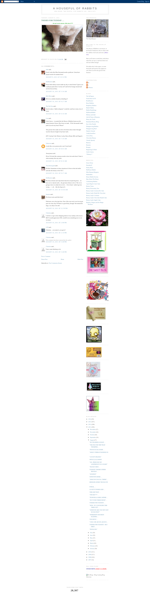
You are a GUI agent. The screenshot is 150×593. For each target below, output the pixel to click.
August (92, 440)
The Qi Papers (90, 96)
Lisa (47, 118)
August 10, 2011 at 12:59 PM (57, 208)
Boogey (88, 147)
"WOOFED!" (92, 474)
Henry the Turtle (90, 119)
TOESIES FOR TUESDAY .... (97, 503)
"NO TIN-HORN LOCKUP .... (97, 442)
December (93, 429)
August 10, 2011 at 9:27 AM (56, 173)
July (91, 532)
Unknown (48, 143)
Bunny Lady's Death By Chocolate (95, 193)
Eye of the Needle (91, 124)
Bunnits (88, 145)
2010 (90, 552)
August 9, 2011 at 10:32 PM (56, 77)
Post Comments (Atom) (55, 263)
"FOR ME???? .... (94, 495)
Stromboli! (89, 165)
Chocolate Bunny (91, 138)
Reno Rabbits (90, 103)
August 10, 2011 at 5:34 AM (56, 91)
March (92, 543)
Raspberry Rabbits (91, 105)
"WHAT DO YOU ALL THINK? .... (98, 479)
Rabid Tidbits (90, 108)
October (92, 434)
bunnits (48, 194)
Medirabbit (89, 174)
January (92, 548)
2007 (90, 560)
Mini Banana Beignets (92, 172)
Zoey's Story (89, 163)
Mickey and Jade (91, 115)
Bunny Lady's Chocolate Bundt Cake (96, 197)
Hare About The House (92, 179)
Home (62, 259)
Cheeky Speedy (90, 140)
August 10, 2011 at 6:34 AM (56, 114)
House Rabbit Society (92, 177)
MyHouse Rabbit (91, 170)
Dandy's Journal (90, 131)
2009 (90, 554)
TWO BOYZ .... (93, 519)
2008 (90, 557)
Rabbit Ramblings (91, 110)
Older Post (80, 259)
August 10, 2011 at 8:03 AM (56, 149)
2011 (90, 427)
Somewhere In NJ (91, 98)
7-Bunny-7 (89, 154)
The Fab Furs (49, 106)
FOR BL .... (92, 487)
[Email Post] (65, 59)
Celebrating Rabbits (91, 181)
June (91, 535)
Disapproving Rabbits (92, 126)
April (91, 540)
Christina (48, 213)
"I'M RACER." (93, 529)
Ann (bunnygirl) (50, 165)
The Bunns (90, 87)
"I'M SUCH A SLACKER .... (96, 449)
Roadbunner (89, 101)
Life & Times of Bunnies (93, 117)
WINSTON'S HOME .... (95, 477)
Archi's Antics (90, 152)
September (93, 437)
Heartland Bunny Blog (92, 121)
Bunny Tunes (90, 186)
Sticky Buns (89, 167)
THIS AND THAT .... (95, 492)
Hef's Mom (49, 96)
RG (88, 85)
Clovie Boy (89, 135)
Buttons (88, 142)
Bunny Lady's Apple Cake (93, 200)
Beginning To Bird (91, 149)
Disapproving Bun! (91, 128)
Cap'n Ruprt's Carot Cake (93, 184)
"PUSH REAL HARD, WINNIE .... (98, 497)
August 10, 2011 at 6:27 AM (56, 101)
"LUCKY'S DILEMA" (95, 457)
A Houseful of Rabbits (75, 8)
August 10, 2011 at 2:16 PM (56, 233)
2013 (90, 422)
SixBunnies (49, 81)
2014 (90, 419)
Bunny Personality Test (92, 188)
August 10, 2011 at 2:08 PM (56, 222)
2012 (90, 424)
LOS (47, 227)
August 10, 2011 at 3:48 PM (56, 242)
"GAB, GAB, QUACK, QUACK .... (98, 522)
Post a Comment (45, 256)
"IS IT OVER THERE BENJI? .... (98, 500)
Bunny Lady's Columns (92, 195)
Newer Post (44, 259)
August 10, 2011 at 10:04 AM (57, 190)
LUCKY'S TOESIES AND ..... (97, 489)
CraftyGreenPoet (90, 133)
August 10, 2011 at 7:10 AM (56, 138)
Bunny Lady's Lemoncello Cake (95, 191)
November (93, 432)
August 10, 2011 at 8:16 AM (56, 161)
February (92, 546)
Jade (47, 69)
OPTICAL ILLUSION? (95, 459)
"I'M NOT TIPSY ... (94, 467)
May (91, 538)
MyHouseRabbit (90, 112)
